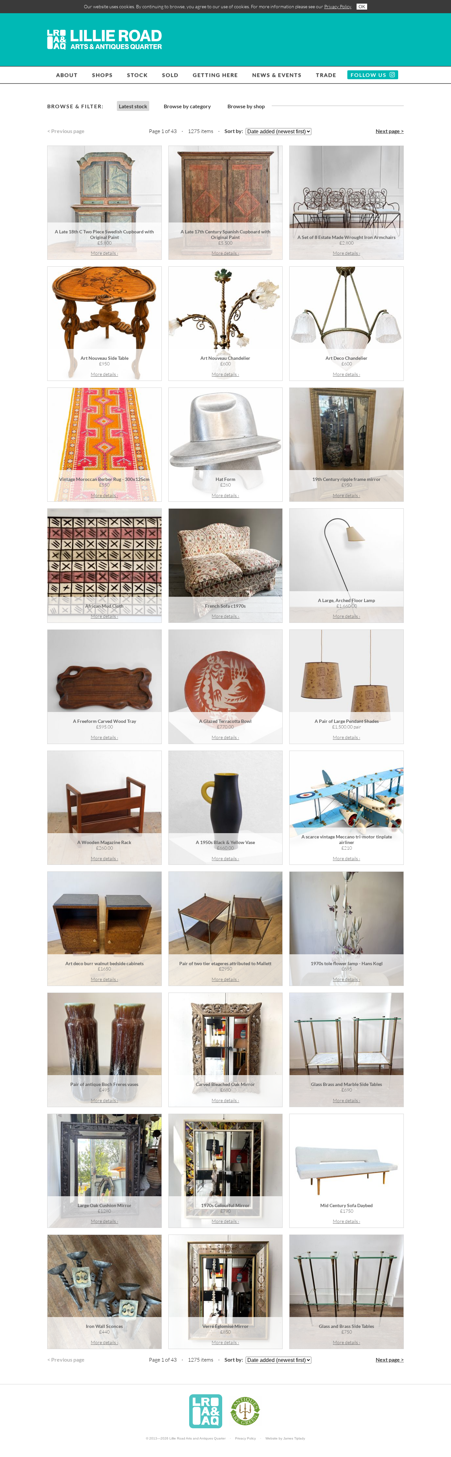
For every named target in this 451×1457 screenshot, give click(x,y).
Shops (102, 75)
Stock (137, 75)
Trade (326, 75)
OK (362, 6)
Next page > (390, 131)
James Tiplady (294, 1438)
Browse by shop (246, 106)
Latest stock (133, 106)
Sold (170, 75)
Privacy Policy (337, 6)
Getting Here (215, 75)
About (67, 75)
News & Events (277, 75)
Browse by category (187, 106)
